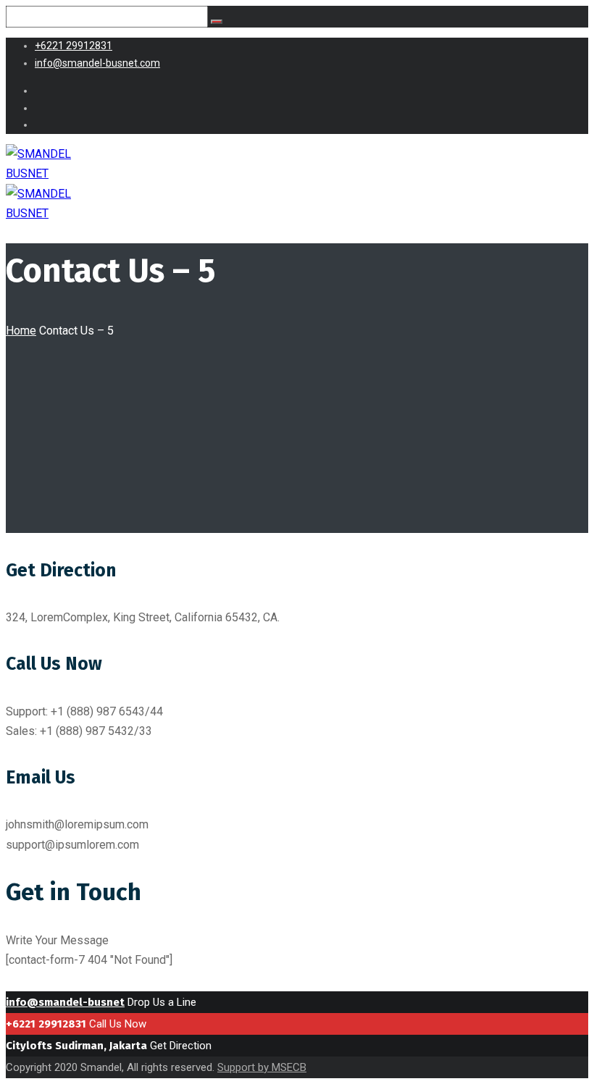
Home (21, 330)
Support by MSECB (261, 1067)
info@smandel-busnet (65, 1002)
